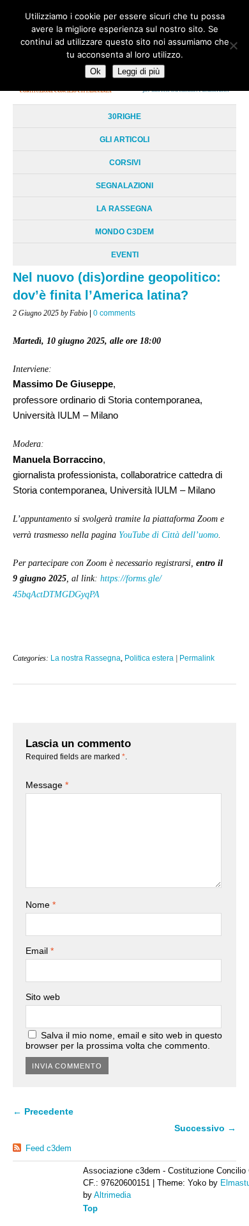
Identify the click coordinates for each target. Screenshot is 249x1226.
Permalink (197, 658)
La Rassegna (124, 209)
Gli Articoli (124, 139)
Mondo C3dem (124, 232)
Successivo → (205, 1128)
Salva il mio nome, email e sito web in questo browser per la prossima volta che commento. (124, 1040)
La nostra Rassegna (85, 658)
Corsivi (124, 162)
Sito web (43, 997)
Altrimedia (112, 1195)
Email (40, 951)
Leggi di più (138, 71)
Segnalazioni (124, 186)
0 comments (114, 313)
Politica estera (149, 658)
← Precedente (43, 1111)
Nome (41, 904)
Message (47, 785)
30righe (124, 116)
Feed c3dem (49, 1148)
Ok (95, 71)
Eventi (125, 255)
